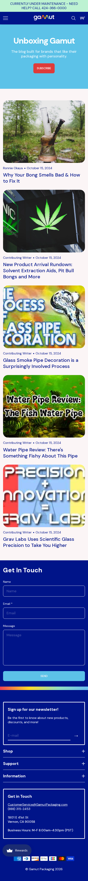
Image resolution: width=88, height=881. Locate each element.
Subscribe (44, 68)
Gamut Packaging (41, 869)
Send (44, 676)
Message (9, 626)
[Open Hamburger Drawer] (5, 18)
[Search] (73, 18)
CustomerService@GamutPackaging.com (38, 805)
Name (7, 582)
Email (7, 604)
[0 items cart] (82, 18)
